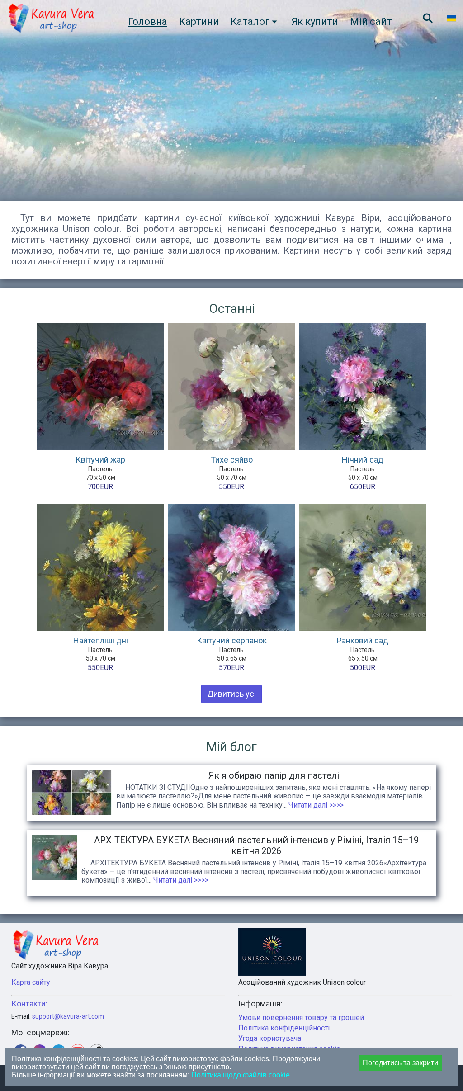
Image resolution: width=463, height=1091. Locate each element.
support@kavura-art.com (68, 1016)
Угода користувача (269, 1038)
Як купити (314, 21)
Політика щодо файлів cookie (239, 1075)
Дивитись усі (231, 694)
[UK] (451, 18)
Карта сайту (30, 982)
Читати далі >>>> (315, 805)
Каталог (250, 21)
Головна (147, 21)
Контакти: (29, 1003)
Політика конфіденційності (284, 1028)
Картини (199, 21)
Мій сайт (371, 21)
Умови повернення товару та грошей (301, 1017)
